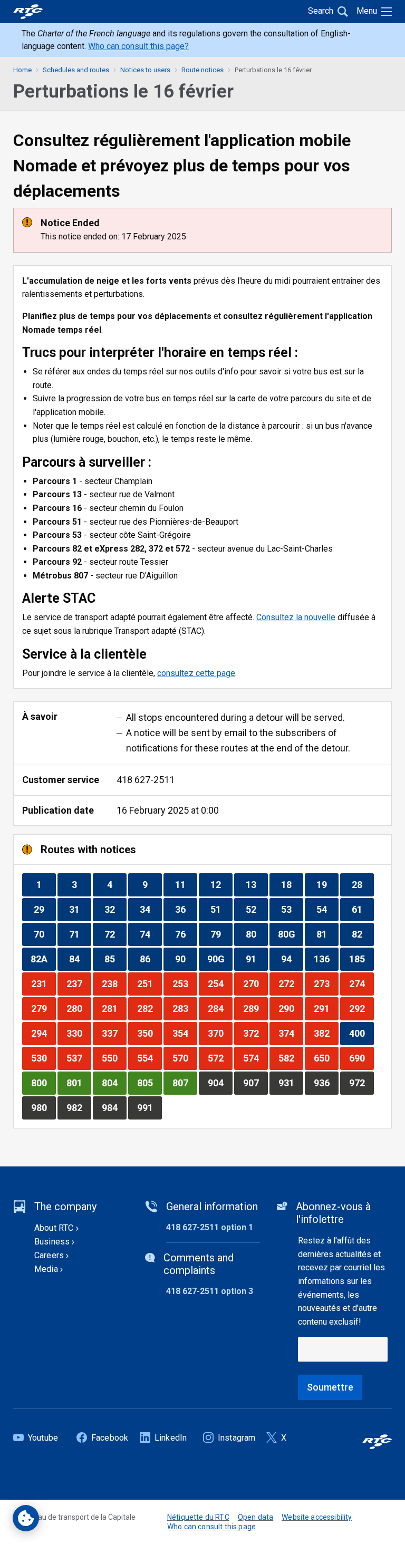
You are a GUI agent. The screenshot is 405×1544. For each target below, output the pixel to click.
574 (255, 1058)
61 (362, 909)
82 (362, 934)
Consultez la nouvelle (295, 617)
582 (290, 1058)
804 (114, 1082)
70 (44, 934)
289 (255, 1008)
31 (80, 909)
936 (326, 1082)
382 (326, 1033)
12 (221, 884)
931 (290, 1082)
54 (327, 909)
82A (43, 958)
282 (149, 1008)
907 (255, 1082)
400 (361, 1033)
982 (78, 1107)
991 (149, 1107)
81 (327, 934)
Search (320, 11)
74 (150, 934)
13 (256, 884)
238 (114, 983)
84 (80, 958)
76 (186, 934)
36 (186, 909)
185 (361, 958)
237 (78, 983)
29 (44, 909)
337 (114, 1033)
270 (255, 983)
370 (220, 1033)
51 (221, 909)
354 (184, 1033)
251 (149, 983)
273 (326, 983)
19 (327, 884)
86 (150, 958)
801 (78, 1082)
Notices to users (145, 70)
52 (256, 909)
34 (150, 909)
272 (290, 983)
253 (184, 983)
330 (78, 1033)
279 (43, 1008)
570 (184, 1058)
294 (43, 1033)
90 (186, 958)
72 (115, 934)
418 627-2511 (146, 779)
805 (149, 1082)
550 (114, 1058)
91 (256, 958)
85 (115, 958)
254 (220, 983)
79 (221, 934)
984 (114, 1107)
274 (361, 983)
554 (149, 1058)
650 (326, 1058)
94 (292, 958)
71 (80, 934)
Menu (366, 11)
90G (220, 958)
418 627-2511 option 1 (209, 1227)
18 (292, 884)
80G (290, 934)
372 (255, 1033)
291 (326, 1008)
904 (220, 1082)
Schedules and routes (76, 70)
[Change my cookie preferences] (26, 1518)
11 (186, 884)
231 (43, 983)
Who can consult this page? (138, 46)
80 (256, 934)
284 (220, 1008)
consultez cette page (196, 673)
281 (114, 1008)
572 (220, 1058)
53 (292, 909)
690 (361, 1058)
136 (326, 958)
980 (43, 1107)
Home (22, 70)
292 (361, 1008)
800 (43, 1082)
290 (290, 1008)
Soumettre (330, 1387)
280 (78, 1008)
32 (115, 909)
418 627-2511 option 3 (209, 1291)
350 (149, 1033)
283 (184, 1008)
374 (290, 1033)
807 (184, 1082)
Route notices (202, 70)
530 (43, 1058)
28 (362, 884)
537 (78, 1058)
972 (361, 1082)
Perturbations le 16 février (273, 70)
